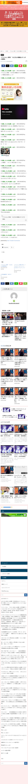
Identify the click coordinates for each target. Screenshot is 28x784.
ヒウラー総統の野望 (5, 750)
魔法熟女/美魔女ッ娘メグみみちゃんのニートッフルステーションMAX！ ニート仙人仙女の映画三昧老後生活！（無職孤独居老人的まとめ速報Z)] (14, 627)
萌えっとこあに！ (5, 732)
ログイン (4, 580)
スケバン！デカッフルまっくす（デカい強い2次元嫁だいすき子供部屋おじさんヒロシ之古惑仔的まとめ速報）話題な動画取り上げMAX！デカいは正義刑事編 (13, 695)
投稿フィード (5, 584)
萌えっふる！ (4, 729)
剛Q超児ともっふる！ (6, 745)
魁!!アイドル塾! (4, 753)
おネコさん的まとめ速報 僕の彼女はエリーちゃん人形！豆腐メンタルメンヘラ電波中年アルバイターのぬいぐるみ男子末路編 (13, 603)
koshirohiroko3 (14, 303)
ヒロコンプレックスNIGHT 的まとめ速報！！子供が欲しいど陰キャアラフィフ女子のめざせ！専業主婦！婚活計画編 (13, 726)
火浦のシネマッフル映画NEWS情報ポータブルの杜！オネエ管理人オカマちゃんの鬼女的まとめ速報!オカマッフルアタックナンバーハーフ (14, 678)
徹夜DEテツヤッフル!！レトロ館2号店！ (10, 742)
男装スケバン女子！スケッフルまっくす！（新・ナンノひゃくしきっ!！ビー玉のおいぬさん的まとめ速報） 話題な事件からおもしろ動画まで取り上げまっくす (14, 657)
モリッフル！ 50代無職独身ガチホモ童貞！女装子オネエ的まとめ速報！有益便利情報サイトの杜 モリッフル (14, 714)
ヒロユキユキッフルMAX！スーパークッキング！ (12, 739)
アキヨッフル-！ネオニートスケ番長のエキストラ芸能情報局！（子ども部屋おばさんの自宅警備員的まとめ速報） (13, 702)
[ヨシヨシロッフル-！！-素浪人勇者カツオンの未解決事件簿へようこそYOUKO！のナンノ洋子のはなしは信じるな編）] (13, 707)
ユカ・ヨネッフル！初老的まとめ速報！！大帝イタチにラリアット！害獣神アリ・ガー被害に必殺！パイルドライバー (13, 683)
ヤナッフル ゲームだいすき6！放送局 (9, 747)
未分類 (2, 54)
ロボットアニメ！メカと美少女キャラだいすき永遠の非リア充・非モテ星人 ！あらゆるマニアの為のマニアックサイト (14, 663)
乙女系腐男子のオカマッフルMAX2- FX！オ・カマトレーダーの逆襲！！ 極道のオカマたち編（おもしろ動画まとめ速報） (13, 633)
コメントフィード (6, 587)
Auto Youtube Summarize (13, 240)
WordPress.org (5, 591)
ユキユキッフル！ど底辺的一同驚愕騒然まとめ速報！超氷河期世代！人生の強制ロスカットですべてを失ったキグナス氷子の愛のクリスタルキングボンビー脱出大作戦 (13, 719)
